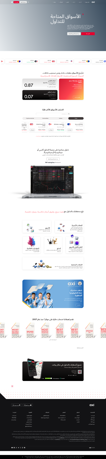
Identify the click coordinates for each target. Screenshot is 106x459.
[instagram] (22, 447)
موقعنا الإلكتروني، (61, 437)
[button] (28, 2)
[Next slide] (24, 128)
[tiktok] (16, 447)
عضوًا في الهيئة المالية (83, 439)
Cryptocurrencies (30, 118)
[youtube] (12, 447)
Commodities (45, 118)
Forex (76, 118)
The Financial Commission (75, 439)
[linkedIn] (14, 447)
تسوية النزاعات (57, 439)
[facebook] (24, 447)
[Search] (28, 2)
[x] (20, 447)
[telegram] (18, 447)
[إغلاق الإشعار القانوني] (22, 457)
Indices (60, 118)
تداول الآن (69, 129)
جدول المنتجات (38, 136)
